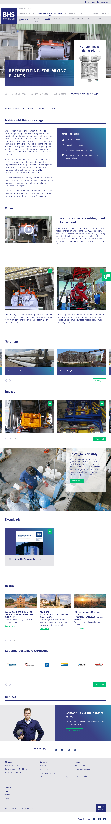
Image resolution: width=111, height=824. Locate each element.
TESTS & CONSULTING (71, 18)
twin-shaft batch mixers (18, 172)
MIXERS (47, 18)
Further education (81, 776)
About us (43, 765)
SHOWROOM (36, 21)
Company (95, 13)
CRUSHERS (57, 18)
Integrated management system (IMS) (54, 777)
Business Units (25, 9)
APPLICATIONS (36, 18)
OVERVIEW (25, 20)
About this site (10, 808)
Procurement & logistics (49, 773)
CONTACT (98, 18)
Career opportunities (82, 769)
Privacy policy (27, 808)
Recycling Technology (74, 13)
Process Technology (27, 13)
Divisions (8, 762)
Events (7, 795)
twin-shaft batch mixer (80, 241)
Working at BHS (80, 765)
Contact (8, 788)
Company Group (46, 770)
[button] (14, 380)
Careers (77, 762)
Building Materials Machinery (50, 13)
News (7, 791)
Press (7, 798)
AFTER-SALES (86, 18)
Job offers (106, 13)
